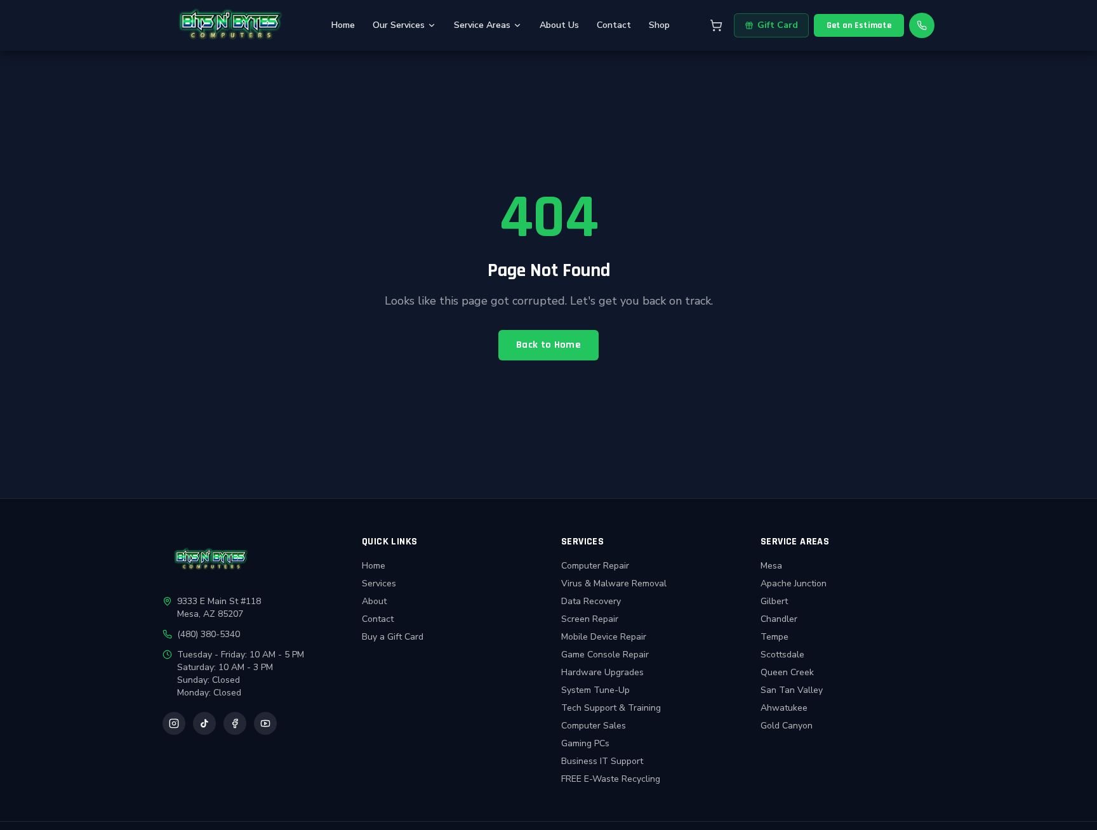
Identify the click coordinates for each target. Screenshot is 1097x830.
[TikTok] (204, 723)
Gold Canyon (787, 726)
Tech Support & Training (611, 708)
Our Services (399, 25)
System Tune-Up (595, 690)
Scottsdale (782, 655)
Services (379, 583)
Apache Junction (794, 583)
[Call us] (921, 25)
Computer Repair (595, 566)
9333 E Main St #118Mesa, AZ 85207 (219, 607)
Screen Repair (589, 619)
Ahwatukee (784, 708)
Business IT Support (602, 761)
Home (343, 25)
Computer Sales (593, 726)
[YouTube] (265, 723)
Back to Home (548, 345)
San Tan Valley (792, 690)
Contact (614, 25)
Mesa (771, 566)
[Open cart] (716, 25)
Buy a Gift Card (392, 637)
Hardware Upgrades (602, 672)
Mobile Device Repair (603, 637)
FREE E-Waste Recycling (610, 779)
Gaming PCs (585, 743)
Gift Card (777, 25)
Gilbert (774, 601)
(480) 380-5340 (208, 634)
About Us (559, 25)
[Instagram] (174, 723)
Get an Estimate (859, 25)
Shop (659, 25)
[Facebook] (234, 723)
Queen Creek (787, 672)
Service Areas (482, 25)
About (374, 601)
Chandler (779, 619)
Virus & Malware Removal (614, 583)
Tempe (774, 637)
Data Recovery (591, 601)
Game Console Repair (605, 655)
